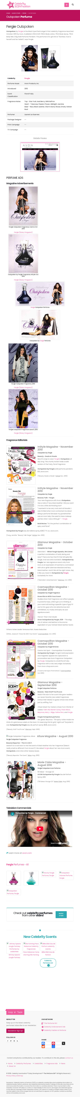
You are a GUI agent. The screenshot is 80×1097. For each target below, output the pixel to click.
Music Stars (16, 13)
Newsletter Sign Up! (15, 1031)
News (63, 1063)
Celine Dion (59, 712)
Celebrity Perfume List (48, 961)
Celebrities (38, 1063)
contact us (69, 1058)
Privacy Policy (11, 1076)
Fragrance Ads (52, 1063)
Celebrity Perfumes (23, 1063)
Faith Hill (46, 710)
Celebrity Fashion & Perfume (55, 1030)
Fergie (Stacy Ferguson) (23, 232)
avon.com (27, 853)
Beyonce (41, 712)
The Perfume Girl (50, 1023)
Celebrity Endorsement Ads (54, 1027)
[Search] (73, 5)
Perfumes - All (17, 864)
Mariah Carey (55, 710)
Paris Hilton (65, 710)
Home (8, 13)
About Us (12, 1066)
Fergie (24, 13)
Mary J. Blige (49, 712)
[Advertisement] (65, 971)
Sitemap (20, 1076)
